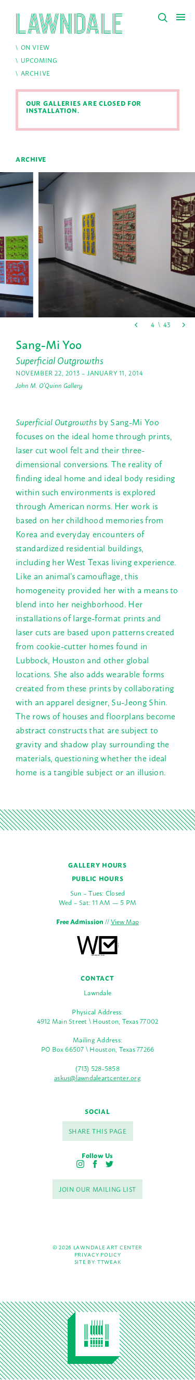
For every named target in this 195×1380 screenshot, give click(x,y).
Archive (35, 73)
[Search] (162, 17)
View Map (125, 921)
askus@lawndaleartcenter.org (97, 1077)
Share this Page (98, 1131)
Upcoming (39, 60)
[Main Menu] (180, 16)
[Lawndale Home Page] (69, 23)
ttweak (109, 1261)
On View (35, 47)
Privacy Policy (97, 1254)
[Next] (183, 325)
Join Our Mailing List (97, 1189)
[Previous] (136, 325)
